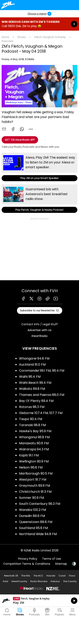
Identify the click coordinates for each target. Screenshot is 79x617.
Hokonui (55, 581)
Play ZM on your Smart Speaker (39, 167)
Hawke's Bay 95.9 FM (35, 431)
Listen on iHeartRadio (39, 601)
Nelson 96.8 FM (31, 467)
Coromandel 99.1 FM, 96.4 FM (41, 370)
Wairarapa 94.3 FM (34, 449)
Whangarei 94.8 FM (34, 358)
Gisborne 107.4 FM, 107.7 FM (40, 413)
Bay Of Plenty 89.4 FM (36, 400)
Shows (21, 37)
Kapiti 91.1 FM (29, 455)
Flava (72, 575)
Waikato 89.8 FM (32, 388)
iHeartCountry (19, 581)
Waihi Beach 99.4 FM (35, 382)
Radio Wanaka (38, 581)
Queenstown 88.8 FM (35, 522)
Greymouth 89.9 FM (34, 485)
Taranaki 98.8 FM (32, 425)
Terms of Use (51, 559)
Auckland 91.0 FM (32, 364)
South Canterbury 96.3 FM (39, 503)
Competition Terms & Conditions (26, 564)
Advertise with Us (39, 330)
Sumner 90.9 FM (31, 497)
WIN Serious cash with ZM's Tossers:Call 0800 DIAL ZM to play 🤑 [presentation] (39, 24)
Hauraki (50, 575)
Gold (5, 581)
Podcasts (7, 41)
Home (5, 37)
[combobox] (30, 129)
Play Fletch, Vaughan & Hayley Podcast (39, 198)
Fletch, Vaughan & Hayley (50, 37)
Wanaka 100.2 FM (32, 509)
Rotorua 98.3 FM (31, 407)
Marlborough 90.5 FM (35, 473)
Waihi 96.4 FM (30, 376)
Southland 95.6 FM (33, 528)
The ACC (38, 575)
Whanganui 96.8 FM (34, 437)
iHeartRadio (40, 336)
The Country (70, 581)
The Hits (25, 575)
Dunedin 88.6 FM (32, 515)
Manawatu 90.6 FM (34, 443)
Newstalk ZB (11, 575)
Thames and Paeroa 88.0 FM (41, 394)
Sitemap (61, 564)
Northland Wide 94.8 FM (38, 534)
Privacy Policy (27, 559)
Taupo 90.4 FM (30, 419)
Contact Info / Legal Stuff (39, 324)
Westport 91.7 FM (32, 479)
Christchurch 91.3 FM (35, 491)
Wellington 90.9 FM (34, 461)
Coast (62, 575)
